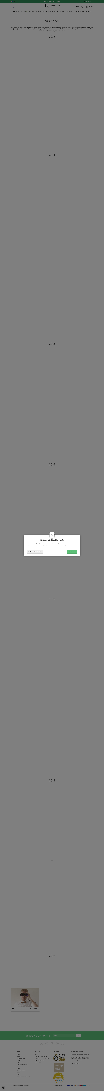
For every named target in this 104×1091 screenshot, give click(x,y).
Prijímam (71, 551)
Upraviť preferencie (35, 551)
